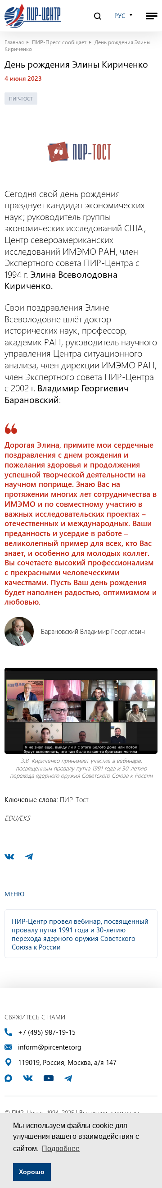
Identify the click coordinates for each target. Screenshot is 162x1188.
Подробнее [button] (61, 1148)
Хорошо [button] (32, 1171)
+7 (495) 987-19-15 (47, 1032)
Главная (14, 42)
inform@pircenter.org (49, 1047)
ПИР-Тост (21, 98)
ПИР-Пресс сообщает (59, 42)
